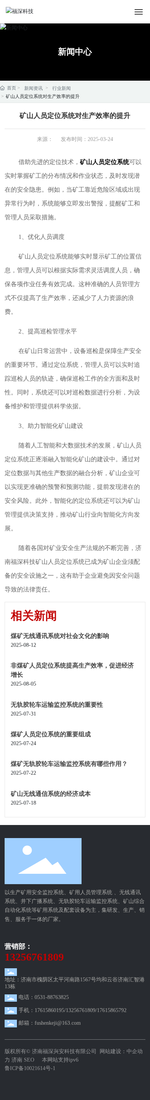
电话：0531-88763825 (43, 997)
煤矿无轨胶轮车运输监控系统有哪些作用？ (69, 763)
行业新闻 (61, 88)
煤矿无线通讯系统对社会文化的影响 (60, 636)
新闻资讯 (33, 88)
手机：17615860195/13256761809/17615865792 (72, 1010)
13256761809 (34, 957)
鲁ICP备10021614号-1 (30, 1068)
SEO (30, 1060)
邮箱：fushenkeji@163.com (49, 1023)
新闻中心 (75, 51)
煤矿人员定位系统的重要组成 (51, 734)
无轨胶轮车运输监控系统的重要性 (57, 704)
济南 (17, 1060)
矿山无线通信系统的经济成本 (51, 793)
